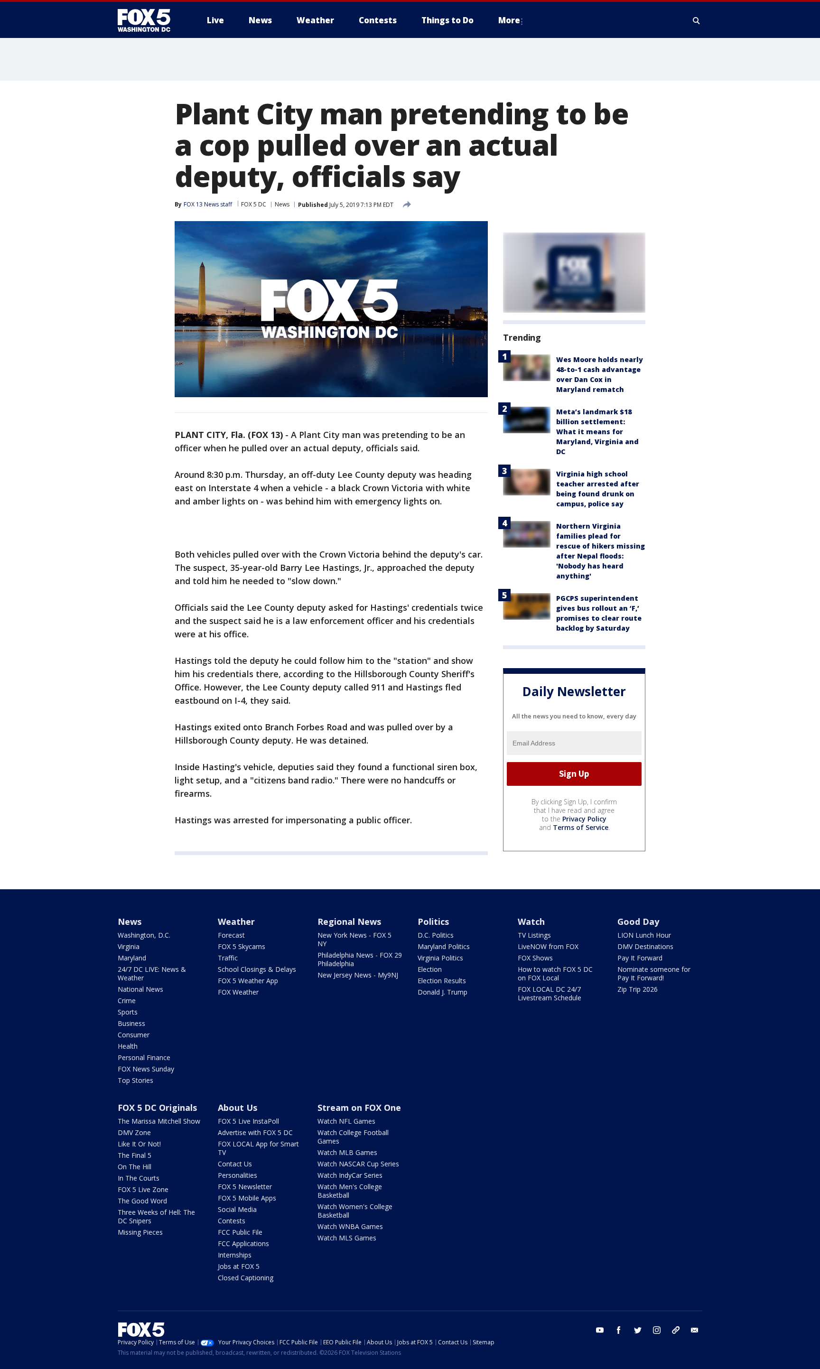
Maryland (132, 957)
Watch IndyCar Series (349, 1175)
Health (128, 1046)
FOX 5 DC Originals (157, 1107)
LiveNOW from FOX (548, 946)
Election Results (442, 980)
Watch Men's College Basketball (349, 1191)
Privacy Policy (584, 818)
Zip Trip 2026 (637, 989)
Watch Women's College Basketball (354, 1211)
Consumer (133, 1034)
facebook (618, 1330)
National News (140, 989)
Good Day (638, 921)
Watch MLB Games (347, 1152)
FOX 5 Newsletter (245, 1186)
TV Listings (534, 935)
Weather (236, 921)
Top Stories (135, 1080)
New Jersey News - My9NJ (357, 974)
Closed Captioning (245, 1277)
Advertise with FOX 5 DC (255, 1132)
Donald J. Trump (442, 991)
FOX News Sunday (146, 1068)
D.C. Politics (436, 935)
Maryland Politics (444, 946)
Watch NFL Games (346, 1121)
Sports (128, 1011)
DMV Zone (134, 1132)
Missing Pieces (140, 1232)
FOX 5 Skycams (241, 946)
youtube (599, 1330)
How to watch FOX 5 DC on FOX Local (555, 973)
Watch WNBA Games (350, 1226)
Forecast (231, 935)
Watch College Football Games (353, 1136)
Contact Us (235, 1163)
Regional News (349, 921)
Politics (433, 921)
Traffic (228, 957)
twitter (637, 1330)
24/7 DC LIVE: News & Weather (152, 973)
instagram (656, 1330)
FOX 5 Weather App (248, 980)
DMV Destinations (645, 946)
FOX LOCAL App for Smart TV (258, 1148)
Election (430, 969)
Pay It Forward (639, 957)
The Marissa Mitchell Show (159, 1121)
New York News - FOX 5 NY (354, 939)
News (282, 204)
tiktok (675, 1330)
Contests (231, 1220)
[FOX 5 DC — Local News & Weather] (149, 20)
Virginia (129, 946)
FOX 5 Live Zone (143, 1189)
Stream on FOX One (359, 1107)
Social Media (237, 1209)
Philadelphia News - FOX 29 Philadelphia (359, 959)
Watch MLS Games (346, 1237)
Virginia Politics (440, 957)
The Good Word (142, 1200)
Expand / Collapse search (696, 20)
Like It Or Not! (139, 1143)
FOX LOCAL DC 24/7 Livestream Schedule (549, 993)
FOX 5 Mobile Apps (247, 1197)
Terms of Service (580, 827)
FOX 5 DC (253, 204)
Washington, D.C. (144, 935)
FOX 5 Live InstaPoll (248, 1121)
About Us (237, 1107)
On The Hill (134, 1166)
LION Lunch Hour (644, 935)
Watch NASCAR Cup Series (358, 1163)
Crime (127, 1000)
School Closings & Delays (257, 969)
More (509, 20)
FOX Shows (535, 957)
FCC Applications (243, 1243)
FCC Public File (240, 1232)
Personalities (237, 1175)
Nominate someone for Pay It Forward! (653, 973)
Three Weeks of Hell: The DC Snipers (156, 1216)
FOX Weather (238, 991)
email (694, 1330)
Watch (531, 921)
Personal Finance (144, 1057)
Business (131, 1023)
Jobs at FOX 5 (239, 1266)
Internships (235, 1254)
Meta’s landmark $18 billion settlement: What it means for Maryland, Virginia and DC (597, 431)
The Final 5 (134, 1155)
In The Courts (138, 1178)
